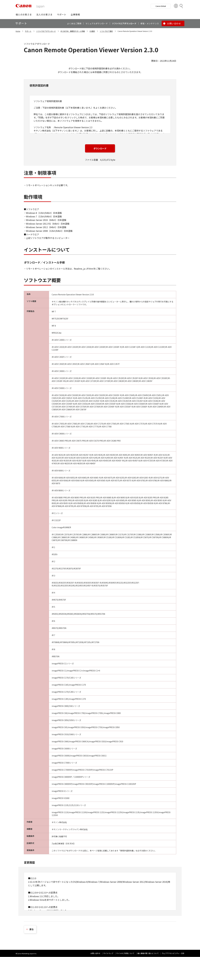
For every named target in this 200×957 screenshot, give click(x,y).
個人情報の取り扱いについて (148, 953)
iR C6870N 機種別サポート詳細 (73, 31)
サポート (28, 31)
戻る (31, 929)
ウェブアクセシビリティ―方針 (173, 953)
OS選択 (92, 31)
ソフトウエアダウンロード (46, 31)
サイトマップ (108, 953)
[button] (24, 14)
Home (18, 31)
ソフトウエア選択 (106, 31)
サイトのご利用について (125, 953)
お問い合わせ (95, 953)
